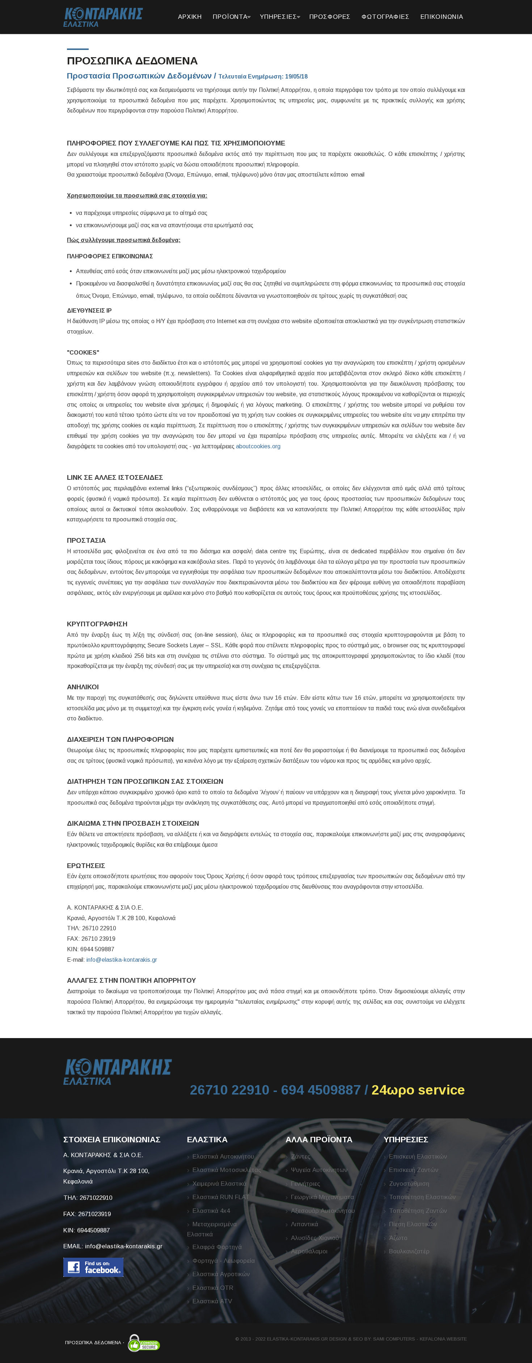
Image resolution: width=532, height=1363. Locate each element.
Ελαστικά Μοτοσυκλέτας (227, 1170)
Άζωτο (398, 1238)
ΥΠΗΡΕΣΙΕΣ (278, 16)
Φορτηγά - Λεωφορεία (224, 1260)
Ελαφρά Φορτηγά (217, 1247)
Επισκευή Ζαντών (413, 1170)
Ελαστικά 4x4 (211, 1210)
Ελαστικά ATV (212, 1301)
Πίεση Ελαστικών (413, 1224)
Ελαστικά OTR (213, 1287)
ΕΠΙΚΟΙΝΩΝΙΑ (442, 16)
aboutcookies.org (258, 446)
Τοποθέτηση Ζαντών (418, 1210)
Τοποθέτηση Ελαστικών (422, 1197)
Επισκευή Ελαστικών (418, 1156)
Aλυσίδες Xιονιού (315, 1238)
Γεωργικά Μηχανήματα (322, 1197)
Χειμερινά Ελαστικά (219, 1183)
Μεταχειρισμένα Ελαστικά (212, 1229)
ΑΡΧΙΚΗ (190, 16)
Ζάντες (301, 1156)
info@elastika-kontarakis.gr (121, 960)
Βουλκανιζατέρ (409, 1251)
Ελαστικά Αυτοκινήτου (223, 1156)
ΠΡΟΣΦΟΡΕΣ (330, 16)
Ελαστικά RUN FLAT (221, 1197)
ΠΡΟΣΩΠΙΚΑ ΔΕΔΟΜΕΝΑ (93, 1342)
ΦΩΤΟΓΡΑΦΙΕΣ (385, 16)
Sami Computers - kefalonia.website (420, 1339)
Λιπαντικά (304, 1224)
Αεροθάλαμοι (309, 1251)
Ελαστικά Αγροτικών (221, 1274)
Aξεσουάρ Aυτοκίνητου (323, 1210)
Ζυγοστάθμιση (409, 1183)
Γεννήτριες (305, 1183)
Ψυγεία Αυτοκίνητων (319, 1170)
